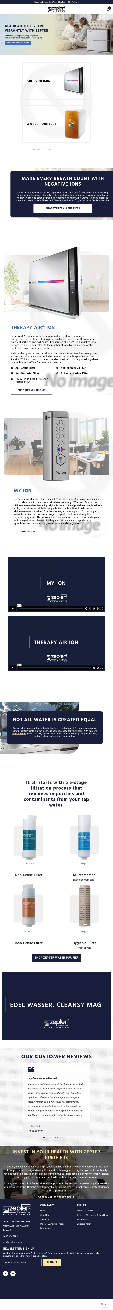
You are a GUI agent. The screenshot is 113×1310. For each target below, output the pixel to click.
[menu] (3, 9)
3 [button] (51, 1137)
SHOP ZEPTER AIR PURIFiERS (62, 208)
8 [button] (69, 1137)
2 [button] (47, 1137)
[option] (56, 1099)
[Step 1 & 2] (28, 838)
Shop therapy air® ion (32, 390)
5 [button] (58, 1137)
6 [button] (62, 1137)
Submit (51, 1262)
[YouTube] (13, 1273)
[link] (84, 838)
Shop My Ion (27, 531)
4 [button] (55, 1137)
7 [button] (65, 1137)
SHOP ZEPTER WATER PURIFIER (56, 957)
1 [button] (44, 1137)
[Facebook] (5, 1273)
